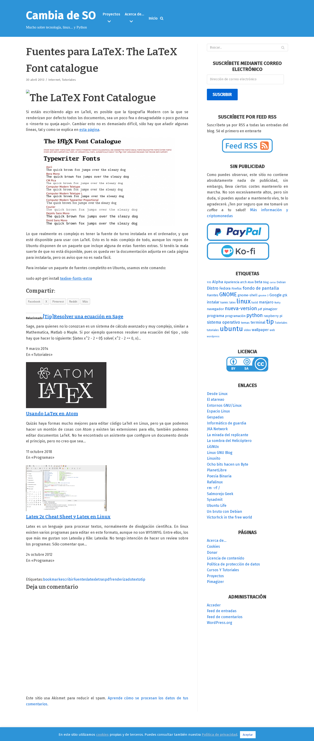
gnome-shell (247, 295)
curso (273, 282)
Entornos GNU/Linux (224, 405)
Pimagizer (215, 582)
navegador (215, 309)
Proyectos (215, 576)
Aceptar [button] (248, 734)
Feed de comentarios (225, 617)
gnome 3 (263, 295)
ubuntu (231, 329)
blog (266, 282)
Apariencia (231, 282)
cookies (102, 734)
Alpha (217, 282)
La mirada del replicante (227, 435)
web (272, 330)
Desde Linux (217, 394)
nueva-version (241, 308)
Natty (277, 302)
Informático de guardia (226, 423)
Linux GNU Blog (219, 452)
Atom (251, 282)
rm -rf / (213, 488)
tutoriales (213, 330)
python (254, 315)
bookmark (51, 579)
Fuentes (80, 579)
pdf (108, 579)
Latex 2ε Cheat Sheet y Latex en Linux (68, 516)
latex (91, 579)
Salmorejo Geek (220, 494)
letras (100, 579)
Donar (212, 552)
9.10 (209, 282)
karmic (224, 302)
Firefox (236, 289)
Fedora (225, 288)
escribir (67, 579)
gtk (285, 295)
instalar (213, 302)
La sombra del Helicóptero (229, 440)
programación (235, 316)
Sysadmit (215, 499)
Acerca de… (216, 540)
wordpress (213, 336)
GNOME (228, 294)
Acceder (214, 605)
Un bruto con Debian (224, 511)
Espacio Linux (218, 411)
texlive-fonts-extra (76, 278)
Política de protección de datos (233, 564)
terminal (258, 322)
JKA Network (217, 429)
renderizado (121, 579)
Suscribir (222, 94)
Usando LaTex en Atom (52, 413)
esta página (89, 129)
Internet (54, 80)
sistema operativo (223, 322)
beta (258, 282)
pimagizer (270, 309)
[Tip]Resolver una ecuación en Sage (83, 316)
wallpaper (260, 330)
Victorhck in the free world (229, 517)
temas (245, 323)
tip (143, 579)
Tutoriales (69, 80)
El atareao (215, 399)
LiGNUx (213, 446)
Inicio (153, 18)
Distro (212, 288)
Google (275, 295)
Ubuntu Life (216, 505)
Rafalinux (215, 482)
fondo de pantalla (261, 288)
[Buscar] (161, 18)
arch (243, 282)
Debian (281, 282)
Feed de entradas (222, 611)
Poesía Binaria (219, 476)
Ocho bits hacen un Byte (227, 464)
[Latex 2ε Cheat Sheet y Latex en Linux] (66, 510)
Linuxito (213, 458)
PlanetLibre (217, 470)
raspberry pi (273, 316)
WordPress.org (219, 622)
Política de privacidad (219, 734)
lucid (254, 302)
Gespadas (215, 417)
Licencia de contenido (225, 558)
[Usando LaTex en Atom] (66, 407)
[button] (112, 21)
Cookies (213, 546)
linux (244, 301)
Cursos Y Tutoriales (223, 570)
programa (215, 316)
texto (136, 579)
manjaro (266, 302)
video (247, 330)
